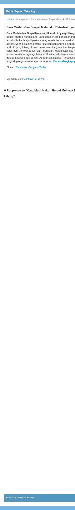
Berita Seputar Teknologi (20, 11)
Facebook (21, 67)
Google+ (33, 67)
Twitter (43, 67)
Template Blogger (26, 497)
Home (9, 19)
